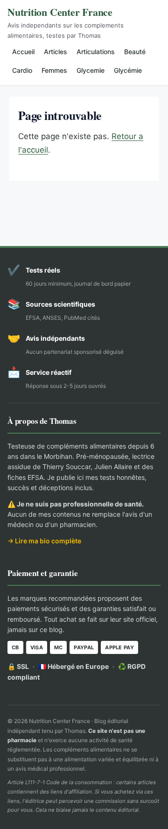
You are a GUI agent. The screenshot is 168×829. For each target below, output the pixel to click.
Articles (55, 52)
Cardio (22, 70)
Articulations (96, 52)
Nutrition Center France (59, 12)
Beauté (135, 52)
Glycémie (128, 70)
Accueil (23, 52)
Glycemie (91, 70)
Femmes (54, 70)
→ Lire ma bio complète (44, 541)
